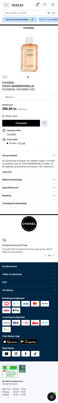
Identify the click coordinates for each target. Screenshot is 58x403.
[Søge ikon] (53, 13)
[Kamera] (48, 13)
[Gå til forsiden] (17, 5)
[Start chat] (51, 396)
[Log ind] (37, 5)
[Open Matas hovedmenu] (6, 5)
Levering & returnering (14, 203)
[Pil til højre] (53, 255)
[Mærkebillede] (29, 27)
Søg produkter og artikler (16, 13)
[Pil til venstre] (45, 255)
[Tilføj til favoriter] (44, 123)
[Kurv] (53, 5)
